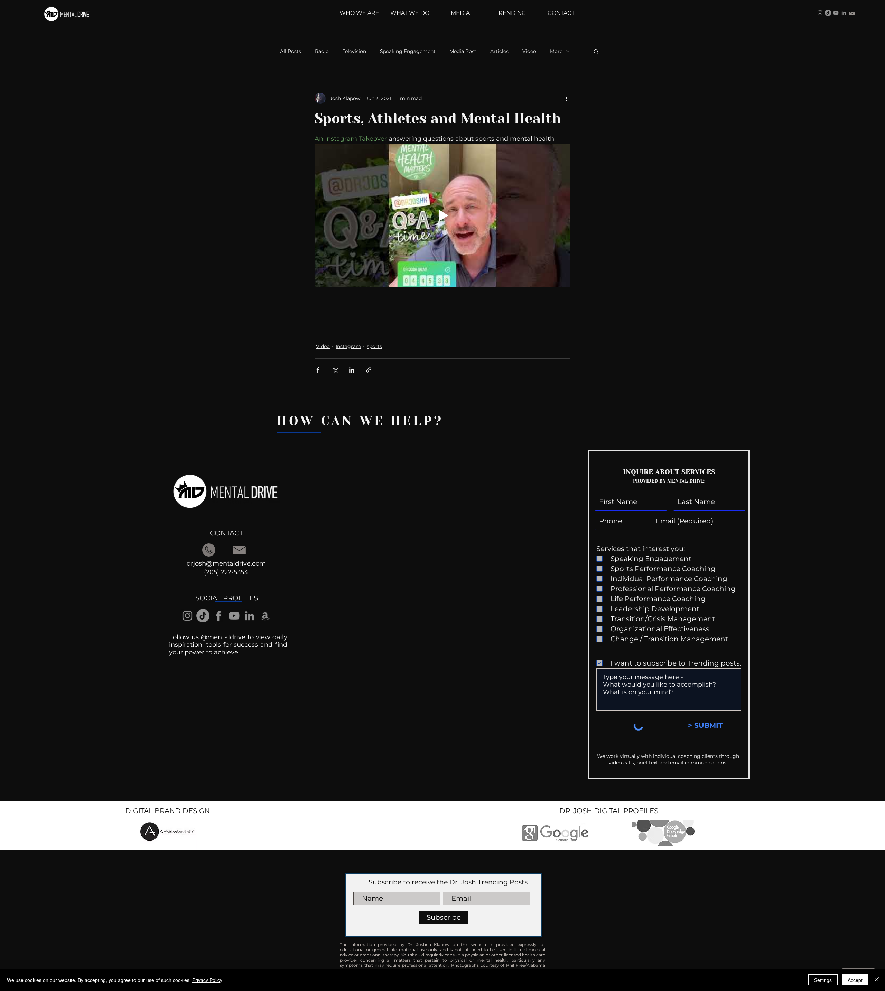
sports (374, 346)
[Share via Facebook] (318, 370)
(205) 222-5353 (226, 572)
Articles (499, 51)
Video (529, 51)
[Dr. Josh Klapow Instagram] (820, 13)
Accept (855, 979)
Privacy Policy (207, 979)
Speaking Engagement (408, 51)
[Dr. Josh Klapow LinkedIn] (844, 13)
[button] (596, 51)
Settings (823, 979)
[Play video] (442, 215)
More (556, 51)
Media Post (462, 51)
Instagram (348, 346)
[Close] (877, 979)
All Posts (290, 51)
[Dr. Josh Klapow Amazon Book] (265, 615)
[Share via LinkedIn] (351, 370)
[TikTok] (828, 13)
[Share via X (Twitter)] (335, 370)
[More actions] (566, 98)
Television (354, 51)
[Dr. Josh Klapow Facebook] (218, 615)
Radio (322, 51)
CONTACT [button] (226, 533)
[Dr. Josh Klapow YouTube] (836, 13)
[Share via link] (368, 370)
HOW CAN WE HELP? (360, 421)
